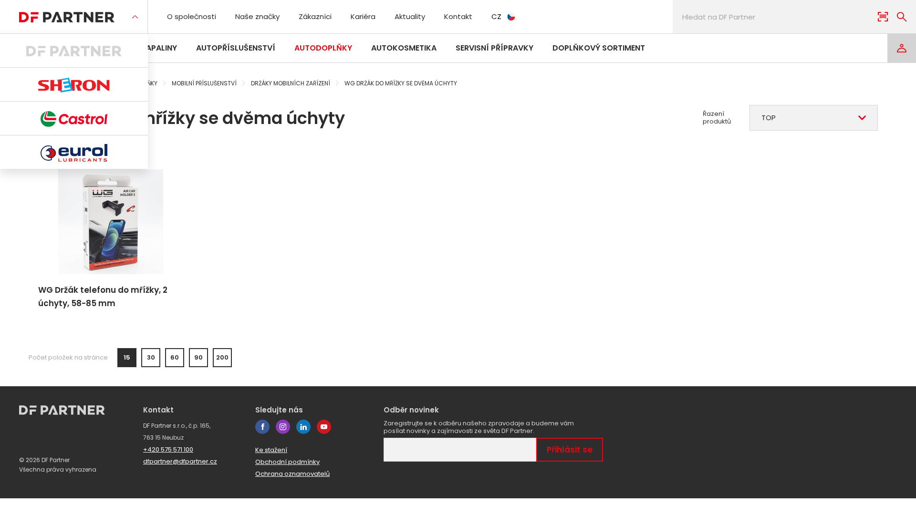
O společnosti (191, 16)
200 (222, 357)
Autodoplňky (323, 47)
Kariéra (363, 16)
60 (174, 357)
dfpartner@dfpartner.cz (180, 461)
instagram (283, 427)
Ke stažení (271, 449)
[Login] (901, 48)
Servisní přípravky (494, 47)
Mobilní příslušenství (204, 83)
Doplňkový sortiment (598, 47)
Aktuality (410, 16)
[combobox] (813, 118)
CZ (496, 16)
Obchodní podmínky (287, 461)
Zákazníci (315, 16)
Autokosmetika (404, 47)
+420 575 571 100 (168, 449)
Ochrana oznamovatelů (292, 473)
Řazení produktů (717, 117)
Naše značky (257, 16)
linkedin (303, 427)
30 (151, 357)
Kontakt (458, 16)
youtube (324, 427)
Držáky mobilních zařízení (290, 83)
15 (127, 357)
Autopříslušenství (235, 47)
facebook (262, 427)
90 (198, 357)
